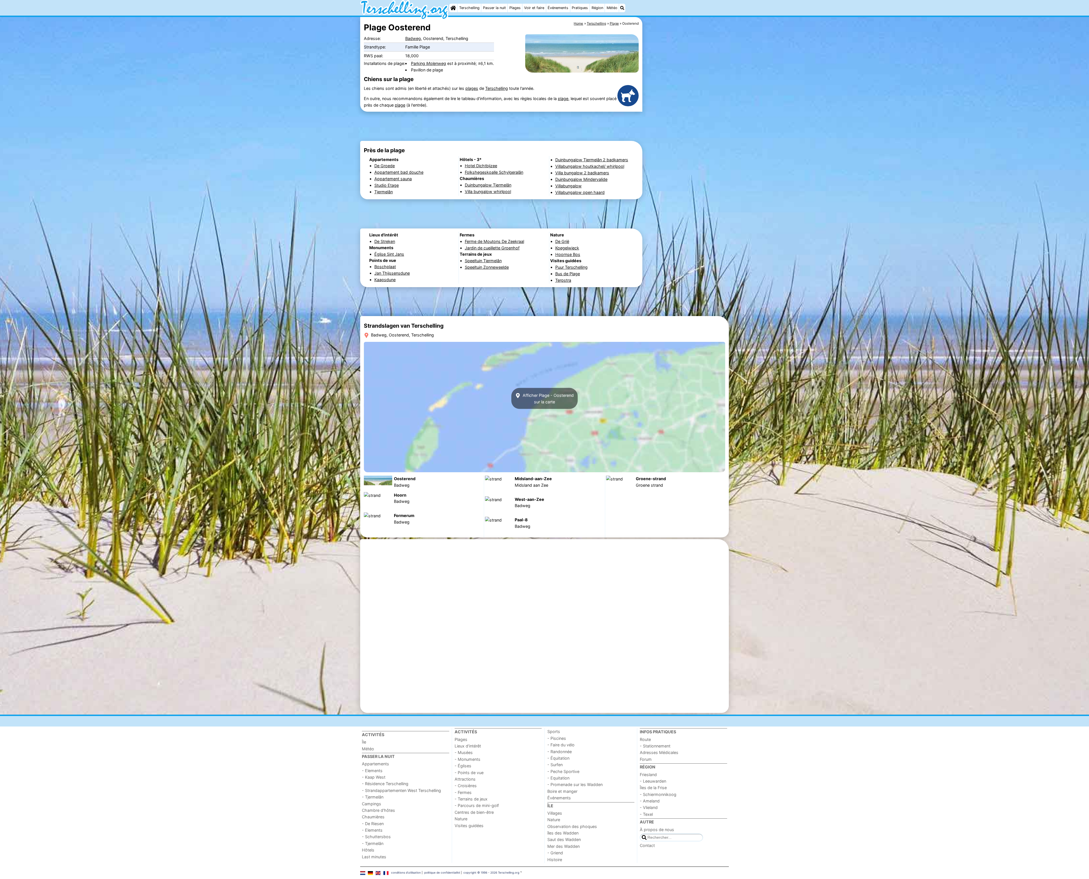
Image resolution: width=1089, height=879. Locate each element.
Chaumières (373, 816)
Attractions (465, 779)
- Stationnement (655, 746)
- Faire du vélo (561, 744)
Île (364, 742)
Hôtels (368, 850)
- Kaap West (373, 777)
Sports (553, 731)
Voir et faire (534, 8)
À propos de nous (657, 829)
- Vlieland (649, 807)
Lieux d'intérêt (468, 746)
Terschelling (469, 8)
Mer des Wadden (563, 846)
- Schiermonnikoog (658, 794)
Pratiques (580, 8)
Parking (428, 63)
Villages (554, 813)
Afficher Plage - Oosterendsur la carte (548, 398)
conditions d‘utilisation (406, 872)
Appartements (375, 763)
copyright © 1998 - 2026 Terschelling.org (491, 872)
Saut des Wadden (564, 839)
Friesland (648, 774)
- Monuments (467, 759)
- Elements (372, 770)
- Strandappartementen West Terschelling (401, 790)
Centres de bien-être (474, 812)
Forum (646, 759)
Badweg (413, 38)
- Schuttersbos (376, 836)
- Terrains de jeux (471, 799)
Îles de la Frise (653, 787)
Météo (612, 8)
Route (645, 739)
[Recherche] (622, 8)
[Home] (453, 8)
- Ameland (650, 800)
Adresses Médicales (659, 752)
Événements (558, 8)
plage (563, 98)
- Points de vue (469, 772)
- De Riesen (373, 823)
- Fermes (463, 792)
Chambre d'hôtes (378, 810)
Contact (647, 845)
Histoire (554, 859)
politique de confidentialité (442, 872)
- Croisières (466, 785)
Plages (515, 8)
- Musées (464, 752)
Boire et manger (562, 791)
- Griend (555, 852)
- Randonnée (559, 751)
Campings (371, 803)
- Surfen (555, 764)
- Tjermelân (372, 797)
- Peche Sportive (563, 771)
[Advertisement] (686, 147)
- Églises (463, 765)
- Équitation (558, 758)
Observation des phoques (572, 826)
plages (471, 88)
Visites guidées (469, 825)
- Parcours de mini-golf (477, 805)
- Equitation (558, 778)
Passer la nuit (494, 8)
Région (597, 8)
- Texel (646, 814)
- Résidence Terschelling (385, 783)
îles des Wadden (563, 833)
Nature (461, 818)
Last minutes (374, 856)
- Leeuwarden (653, 781)
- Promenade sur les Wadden (575, 784)
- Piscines (556, 738)
